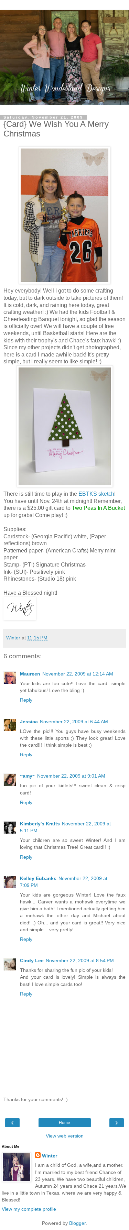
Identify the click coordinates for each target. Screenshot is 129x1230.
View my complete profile (29, 1209)
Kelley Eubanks (38, 878)
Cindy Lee (32, 960)
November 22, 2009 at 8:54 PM (80, 960)
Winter (49, 1155)
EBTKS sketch (96, 494)
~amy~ (27, 776)
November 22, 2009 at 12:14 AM (77, 674)
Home (64, 1122)
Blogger (77, 1223)
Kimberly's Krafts (40, 823)
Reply (26, 700)
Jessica (29, 721)
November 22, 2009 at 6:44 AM (74, 721)
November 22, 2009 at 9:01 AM (71, 776)
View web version (65, 1136)
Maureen (30, 674)
